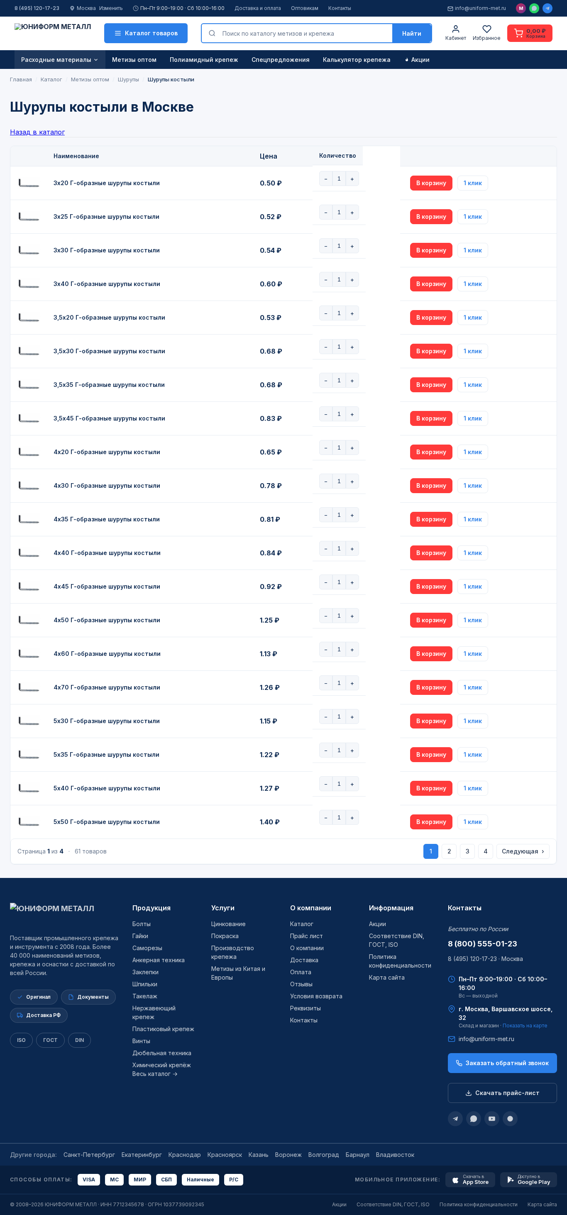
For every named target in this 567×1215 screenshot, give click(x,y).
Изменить (111, 8)
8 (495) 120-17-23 (37, 8)
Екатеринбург (142, 1154)
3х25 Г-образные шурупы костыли (106, 216)
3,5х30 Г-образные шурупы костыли (109, 350)
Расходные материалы (56, 59)
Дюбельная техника (161, 1052)
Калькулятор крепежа (357, 59)
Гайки (140, 935)
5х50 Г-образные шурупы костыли (107, 821)
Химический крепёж (161, 1064)
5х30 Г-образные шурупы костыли (107, 720)
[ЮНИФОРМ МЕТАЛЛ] (53, 33)
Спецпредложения (281, 59)
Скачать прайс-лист (507, 1092)
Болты (141, 923)
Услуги (223, 908)
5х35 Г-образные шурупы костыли (106, 754)
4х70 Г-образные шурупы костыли (107, 687)
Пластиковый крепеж (163, 1028)
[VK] (510, 1118)
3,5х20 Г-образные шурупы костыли (109, 317)
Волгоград (323, 1154)
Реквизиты (305, 1008)
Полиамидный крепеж (204, 59)
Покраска (225, 935)
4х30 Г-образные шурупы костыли (107, 485)
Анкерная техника (158, 959)
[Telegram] (547, 8)
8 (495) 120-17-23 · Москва (485, 958)
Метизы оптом (134, 59)
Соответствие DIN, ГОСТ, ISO (393, 1204)
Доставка (304, 959)
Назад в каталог (37, 132)
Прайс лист (306, 935)
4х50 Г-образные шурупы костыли (107, 619)
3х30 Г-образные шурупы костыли (107, 250)
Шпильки (144, 984)
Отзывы (301, 984)
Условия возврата (316, 996)
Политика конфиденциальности (479, 1204)
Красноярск (225, 1154)
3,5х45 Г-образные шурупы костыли (109, 418)
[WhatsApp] (534, 8)
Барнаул (357, 1154)
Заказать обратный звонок (507, 1062)
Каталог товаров (151, 33)
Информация (391, 908)
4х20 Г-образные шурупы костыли (107, 451)
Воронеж (288, 1154)
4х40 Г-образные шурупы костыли (107, 552)
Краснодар (185, 1154)
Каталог (301, 923)
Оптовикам (304, 8)
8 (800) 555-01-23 (482, 943)
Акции (420, 59)
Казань (259, 1154)
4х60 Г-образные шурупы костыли (107, 653)
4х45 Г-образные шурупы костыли (107, 586)
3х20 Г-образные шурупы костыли (107, 182)
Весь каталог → (155, 1073)
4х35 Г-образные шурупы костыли (107, 519)
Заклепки (145, 971)
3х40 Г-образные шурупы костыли (107, 283)
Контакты (339, 8)
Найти (411, 33)
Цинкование (228, 923)
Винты (141, 1040)
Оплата (300, 971)
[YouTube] (491, 1118)
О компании (310, 908)
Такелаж (144, 996)
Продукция (151, 908)
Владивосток (395, 1154)
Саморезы (147, 947)
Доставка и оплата (258, 8)
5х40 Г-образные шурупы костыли (107, 788)
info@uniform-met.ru (480, 8)
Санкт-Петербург (89, 1154)
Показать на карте (525, 1025)
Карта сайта (387, 977)
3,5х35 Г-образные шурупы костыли (109, 384)
